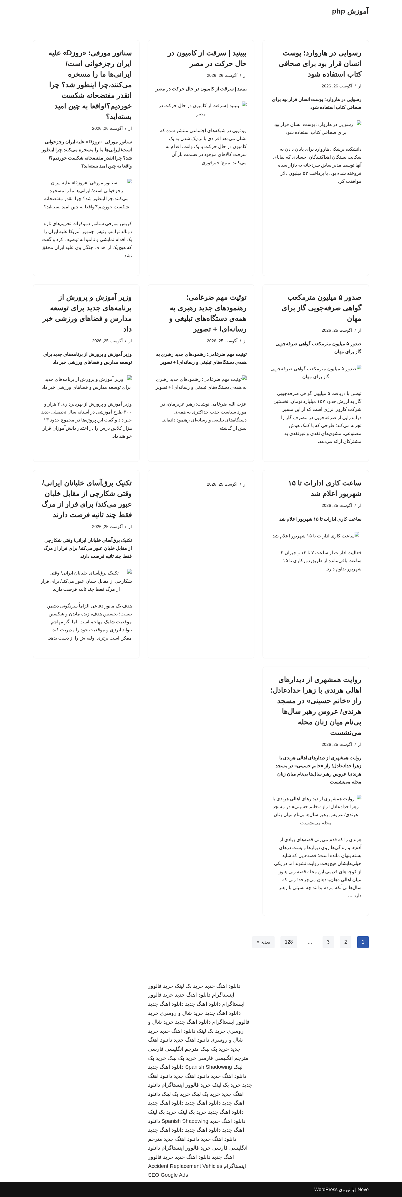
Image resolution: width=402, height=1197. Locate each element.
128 (289, 941)
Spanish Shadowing (208, 1067)
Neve (363, 1189)
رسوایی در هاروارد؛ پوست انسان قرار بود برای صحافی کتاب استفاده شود (320, 63)
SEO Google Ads (168, 1175)
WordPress (326, 1189)
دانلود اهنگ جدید (222, 986)
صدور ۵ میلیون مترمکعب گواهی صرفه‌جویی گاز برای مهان (321, 307)
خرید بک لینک (189, 986)
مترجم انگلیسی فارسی (173, 1049)
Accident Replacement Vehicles (185, 1166)
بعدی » (263, 941)
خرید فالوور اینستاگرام (186, 1085)
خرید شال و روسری (182, 1013)
